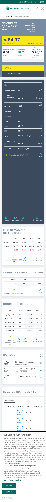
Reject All (9, 492)
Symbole (9, 406)
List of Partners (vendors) (12, 480)
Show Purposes (9, 498)
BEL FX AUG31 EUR (20, 412)
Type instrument (33, 406)
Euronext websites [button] (26, 2)
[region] (23, 466)
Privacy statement (14, 463)
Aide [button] (18, 341)
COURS (8, 68)
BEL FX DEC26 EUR (20, 429)
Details (25, 260)
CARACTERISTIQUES (13, 74)
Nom (19, 406)
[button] (5, 100)
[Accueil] (17, 8)
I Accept (9, 485)
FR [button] (43, 2)
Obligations (8, 16)
